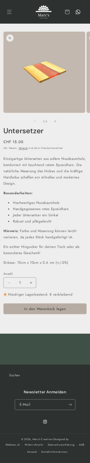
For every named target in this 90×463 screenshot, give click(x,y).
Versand (23, 148)
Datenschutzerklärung (61, 444)
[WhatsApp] (78, 12)
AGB (81, 444)
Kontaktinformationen (54, 452)
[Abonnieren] (70, 404)
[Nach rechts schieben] (55, 121)
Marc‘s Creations (43, 439)
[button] (9, 12)
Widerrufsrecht (34, 444)
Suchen (14, 375)
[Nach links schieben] (35, 121)
